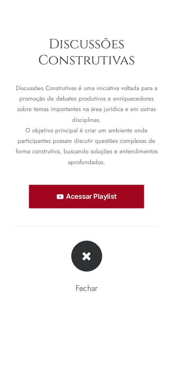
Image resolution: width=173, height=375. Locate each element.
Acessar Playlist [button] (91, 196)
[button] (86, 256)
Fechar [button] (86, 288)
